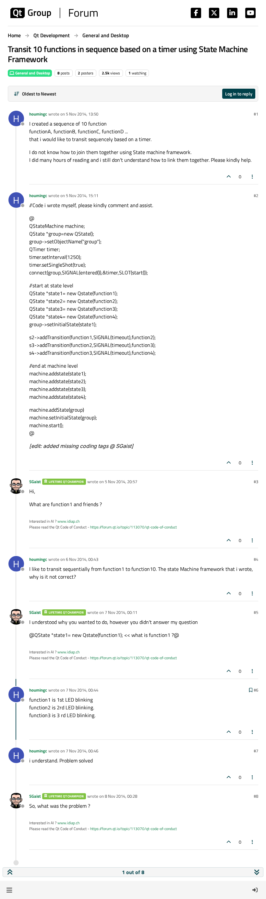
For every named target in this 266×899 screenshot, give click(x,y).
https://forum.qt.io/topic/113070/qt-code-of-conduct (133, 527)
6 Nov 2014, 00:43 (82, 559)
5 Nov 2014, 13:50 (82, 114)
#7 (256, 751)
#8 (256, 796)
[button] (9, 889)
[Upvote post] (229, 177)
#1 (256, 114)
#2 (256, 195)
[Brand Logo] (54, 13)
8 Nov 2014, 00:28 (121, 796)
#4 (256, 559)
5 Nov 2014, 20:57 (121, 481)
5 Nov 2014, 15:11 (82, 195)
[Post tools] (253, 177)
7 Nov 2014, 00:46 (82, 751)
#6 (256, 690)
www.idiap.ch (68, 521)
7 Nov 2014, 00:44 (82, 690)
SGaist (35, 481)
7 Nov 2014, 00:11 (121, 612)
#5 (256, 612)
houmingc (38, 114)
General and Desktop (32, 73)
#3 (256, 481)
